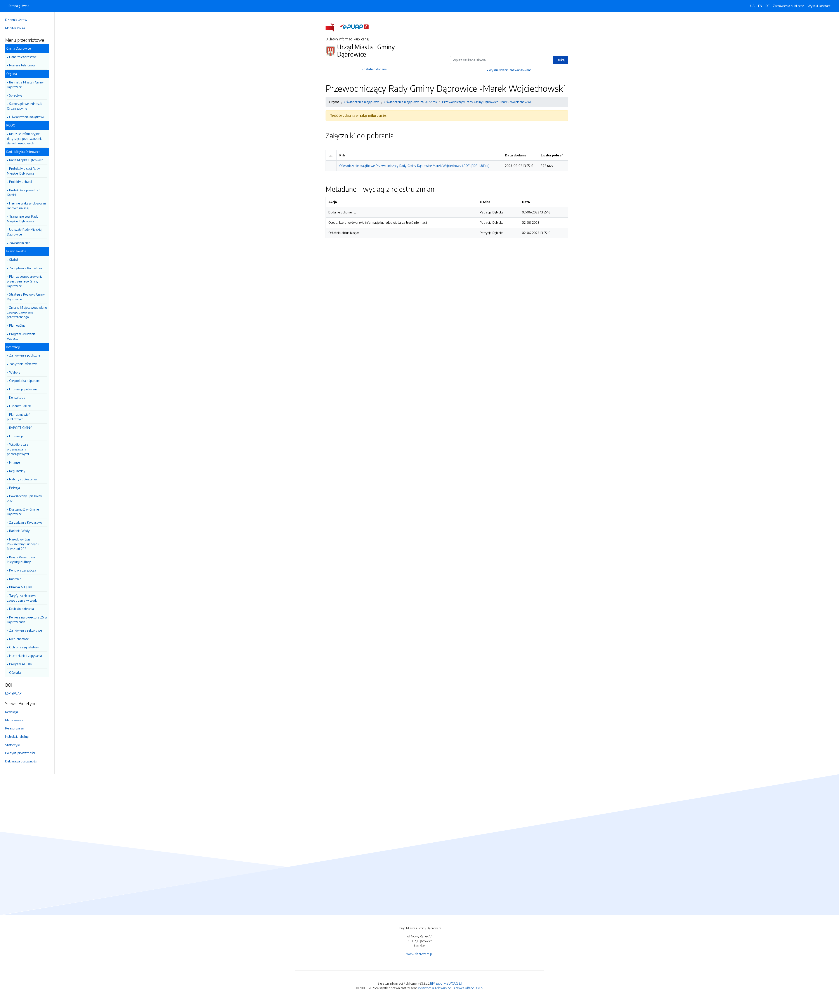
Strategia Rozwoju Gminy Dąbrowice (26, 296)
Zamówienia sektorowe (25, 630)
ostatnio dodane (375, 69)
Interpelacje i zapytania (25, 656)
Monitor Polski (15, 28)
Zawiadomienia (19, 243)
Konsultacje (17, 397)
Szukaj (560, 60)
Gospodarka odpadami (24, 381)
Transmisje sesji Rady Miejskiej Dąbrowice (22, 218)
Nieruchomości (19, 639)
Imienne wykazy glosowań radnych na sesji (26, 205)
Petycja (14, 488)
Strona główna (19, 6)
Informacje (16, 436)
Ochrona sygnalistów (24, 647)
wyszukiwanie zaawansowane (510, 70)
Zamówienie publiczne (24, 355)
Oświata (15, 672)
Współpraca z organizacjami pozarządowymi (18, 449)
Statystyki (12, 745)
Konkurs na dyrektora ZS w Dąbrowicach (27, 619)
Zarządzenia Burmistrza (25, 268)
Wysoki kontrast (819, 6)
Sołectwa (16, 95)
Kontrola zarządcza (22, 570)
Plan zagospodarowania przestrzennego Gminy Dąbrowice (25, 281)
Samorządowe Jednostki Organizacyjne (24, 106)
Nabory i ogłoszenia (23, 479)
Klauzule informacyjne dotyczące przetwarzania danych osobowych (25, 138)
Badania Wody (19, 531)
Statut (13, 260)
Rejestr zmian (14, 728)
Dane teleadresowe (23, 57)
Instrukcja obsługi (17, 736)
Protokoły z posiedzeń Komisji (23, 192)
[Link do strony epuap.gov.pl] (354, 26)
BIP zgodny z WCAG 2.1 (446, 983)
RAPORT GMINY (20, 427)
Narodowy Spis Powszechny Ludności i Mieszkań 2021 (23, 544)
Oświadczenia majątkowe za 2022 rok (410, 102)
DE (768, 6)
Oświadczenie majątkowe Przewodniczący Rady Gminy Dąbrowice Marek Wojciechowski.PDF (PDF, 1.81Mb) (414, 166)
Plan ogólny (17, 325)
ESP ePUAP (13, 693)
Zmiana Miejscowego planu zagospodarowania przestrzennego (27, 312)
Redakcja (11, 712)
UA (752, 6)
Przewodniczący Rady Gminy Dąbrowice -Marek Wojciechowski (486, 102)
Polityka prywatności (20, 753)
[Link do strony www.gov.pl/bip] (332, 26)
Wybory (15, 372)
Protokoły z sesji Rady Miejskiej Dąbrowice (23, 170)
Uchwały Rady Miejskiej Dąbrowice (24, 231)
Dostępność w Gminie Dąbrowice (23, 511)
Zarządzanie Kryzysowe (26, 522)
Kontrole (15, 579)
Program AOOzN (21, 664)
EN (760, 6)
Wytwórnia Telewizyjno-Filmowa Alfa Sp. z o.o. (450, 988)
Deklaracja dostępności (21, 761)
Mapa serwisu (14, 720)
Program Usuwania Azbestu (21, 336)
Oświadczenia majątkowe (27, 117)
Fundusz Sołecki (20, 406)
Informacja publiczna (23, 389)
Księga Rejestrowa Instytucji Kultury (21, 559)
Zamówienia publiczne (788, 6)
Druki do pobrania (21, 609)
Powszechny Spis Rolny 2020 (24, 498)
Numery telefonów (22, 65)
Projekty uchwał (20, 182)
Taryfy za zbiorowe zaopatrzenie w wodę (22, 598)
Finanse (14, 462)
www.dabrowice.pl (419, 954)
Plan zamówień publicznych (18, 416)
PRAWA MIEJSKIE (21, 587)
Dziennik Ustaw (16, 20)
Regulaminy (17, 471)
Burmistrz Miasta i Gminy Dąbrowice (25, 84)
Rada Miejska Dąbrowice (26, 160)
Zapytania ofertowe (23, 364)
